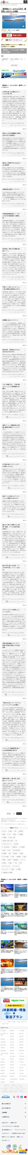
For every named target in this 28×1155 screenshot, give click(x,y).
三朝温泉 (3, 1067)
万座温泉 (12, 1042)
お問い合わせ (5, 1122)
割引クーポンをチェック (15, 40)
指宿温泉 (12, 1082)
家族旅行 (16, 859)
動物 (4, 859)
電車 (4, 834)
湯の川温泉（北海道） (4, 1034)
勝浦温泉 (3, 1064)
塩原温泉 (12, 1044)
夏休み (15, 853)
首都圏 (21, 834)
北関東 (4, 853)
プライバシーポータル (20, 1130)
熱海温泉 (3, 1082)
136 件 (17, 30)
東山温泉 (21, 1036)
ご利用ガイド (13, 1085)
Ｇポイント (20, 1085)
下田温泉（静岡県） (4, 1054)
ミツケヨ (15, 1090)
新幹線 (21, 831)
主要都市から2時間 (7, 872)
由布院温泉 (21, 1079)
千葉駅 (19, 869)
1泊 (9, 850)
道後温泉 (12, 1064)
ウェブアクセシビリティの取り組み (10, 1126)
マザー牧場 (5, 856)
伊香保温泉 (3, 1042)
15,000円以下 (17, 850)
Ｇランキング (6, 1086)
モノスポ (24, 1088)
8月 (21, 863)
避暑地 (19, 856)
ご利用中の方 (5, 1117)
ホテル (4, 831)
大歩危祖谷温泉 (13, 1079)
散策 (11, 831)
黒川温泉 (21, 1070)
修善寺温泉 (21, 1050)
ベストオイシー (18, 1088)
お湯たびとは (7, 1085)
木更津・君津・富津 (8, 840)
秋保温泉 (12, 1036)
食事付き (15, 847)
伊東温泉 (12, 1050)
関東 (22, 853)
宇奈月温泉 (21, 1056)
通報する (25, 129)
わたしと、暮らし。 (5, 1088)
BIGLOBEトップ (6, 1140)
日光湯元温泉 (4, 1076)
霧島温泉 (3, 1073)
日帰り (4, 863)
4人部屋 (22, 847)
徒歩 (15, 834)
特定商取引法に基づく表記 (18, 1133)
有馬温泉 (12, 1062)
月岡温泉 (12, 1047)
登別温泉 (12, 1030)
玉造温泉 (12, 1067)
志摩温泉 (3, 1079)
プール (23, 859)
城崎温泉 (3, 1062)
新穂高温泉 (21, 1059)
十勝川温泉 (21, 1030)
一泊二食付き (6, 847)
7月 (16, 863)
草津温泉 (21, 1039)
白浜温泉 (21, 1062)
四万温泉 (21, 1042)
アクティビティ (7, 866)
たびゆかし (21, 1090)
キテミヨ (12, 1088)
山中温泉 (21, 1053)
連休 (11, 863)
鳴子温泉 (21, 1033)
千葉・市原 (12, 837)
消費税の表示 (13, 1122)
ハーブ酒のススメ (22, 1091)
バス (9, 834)
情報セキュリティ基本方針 (8, 1137)
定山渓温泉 (3, 1030)
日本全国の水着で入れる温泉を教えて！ (19, 339)
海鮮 (13, 869)
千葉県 (4, 837)
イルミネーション (7, 844)
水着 (4, 850)
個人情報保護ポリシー (7, 1130)
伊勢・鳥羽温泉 (22, 1076)
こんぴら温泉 (22, 1064)
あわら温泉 (12, 1056)
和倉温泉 (12, 1053)
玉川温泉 (21, 1073)
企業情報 (4, 1112)
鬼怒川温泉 (3, 1044)
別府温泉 (12, 1070)
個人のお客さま (6, 1104)
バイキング (16, 866)
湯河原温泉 (3, 1050)
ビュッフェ (5, 869)
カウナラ (11, 1090)
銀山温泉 (12, 1039)
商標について (20, 1137)
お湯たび (21, 1086)
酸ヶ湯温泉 (12, 1073)
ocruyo (16, 1086)
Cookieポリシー (6, 1133)
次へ (18, 813)
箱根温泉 (12, 1076)
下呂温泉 (3, 1059)
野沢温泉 (21, 1044)
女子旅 (16, 844)
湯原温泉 (3, 1070)
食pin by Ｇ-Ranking (13, 1091)
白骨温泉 (3, 1047)
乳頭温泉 (12, 1033)
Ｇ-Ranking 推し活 (4, 1091)
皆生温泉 (21, 1067)
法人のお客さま (6, 1108)
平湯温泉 (12, 1059)
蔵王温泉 (3, 1039)
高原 (25, 856)
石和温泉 (21, 1047)
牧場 (9, 859)
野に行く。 (6, 1090)
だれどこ (12, 1086)
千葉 (13, 856)
